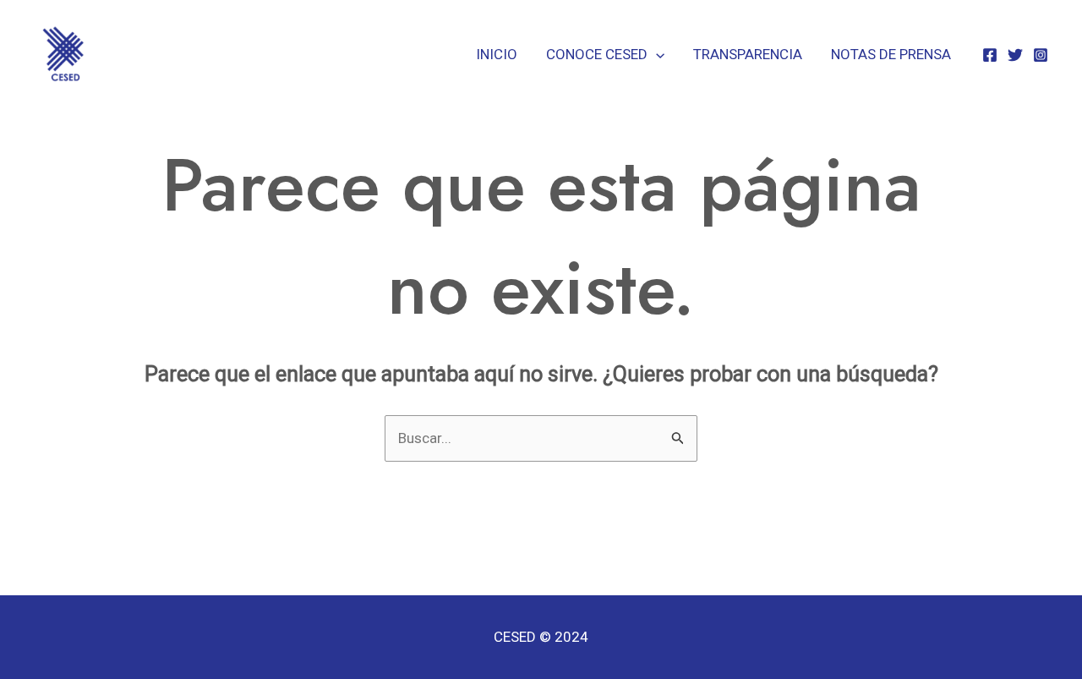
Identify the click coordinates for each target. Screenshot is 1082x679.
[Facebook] (989, 55)
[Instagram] (1040, 55)
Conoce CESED (597, 54)
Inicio (496, 54)
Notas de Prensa (891, 54)
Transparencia (747, 54)
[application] (656, 54)
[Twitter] (1015, 55)
